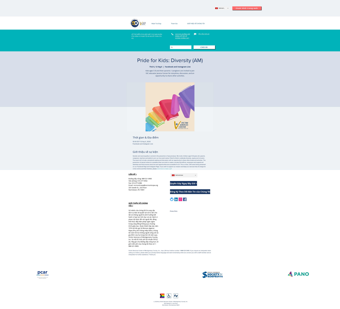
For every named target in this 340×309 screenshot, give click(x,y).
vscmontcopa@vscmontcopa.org (146, 185)
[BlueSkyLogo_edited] (171, 199)
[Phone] (172, 34)
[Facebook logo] (184, 199)
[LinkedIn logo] (176, 199)
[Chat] (195, 34)
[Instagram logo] (180, 199)
